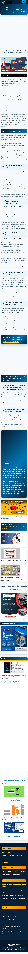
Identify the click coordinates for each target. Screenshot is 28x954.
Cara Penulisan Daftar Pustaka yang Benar (14, 817)
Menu (24, 1)
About (4, 871)
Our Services (22, 871)
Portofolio (15, 871)
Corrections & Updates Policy (10, 859)
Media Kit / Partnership (17, 874)
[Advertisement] (14, 31)
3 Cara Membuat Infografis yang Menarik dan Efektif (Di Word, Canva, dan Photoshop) (14, 339)
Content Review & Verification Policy (12, 855)
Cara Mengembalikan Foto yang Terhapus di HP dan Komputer (14, 781)
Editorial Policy (6, 852)
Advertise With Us (6, 874)
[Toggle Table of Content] (24, 75)
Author (9, 871)
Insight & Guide (9, 518)
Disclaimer (5, 862)
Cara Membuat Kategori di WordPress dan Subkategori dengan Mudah (14, 835)
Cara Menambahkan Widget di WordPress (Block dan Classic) (14, 676)
